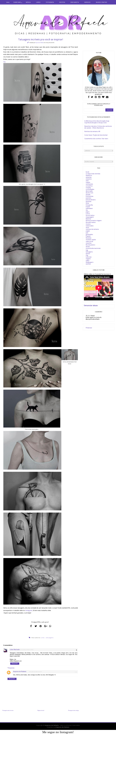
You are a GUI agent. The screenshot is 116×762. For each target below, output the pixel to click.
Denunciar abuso (91, 305)
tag (87, 250)
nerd (87, 227)
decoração (89, 191)
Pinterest (89, 328)
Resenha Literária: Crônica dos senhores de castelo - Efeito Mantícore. (98, 127)
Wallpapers (89, 262)
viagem (88, 259)
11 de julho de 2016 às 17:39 (35, 671)
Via (4, 62)
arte (42, 637)
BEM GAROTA (75, 2)
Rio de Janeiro (90, 245)
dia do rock (89, 193)
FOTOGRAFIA (50, 2)
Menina (88, 219)
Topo (111, 759)
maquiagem (90, 217)
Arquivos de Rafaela (39, 42)
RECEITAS (62, 2)
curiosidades (90, 189)
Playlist (88, 236)
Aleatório (89, 175)
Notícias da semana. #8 (92, 131)
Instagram (28, 610)
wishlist (88, 264)
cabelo (88, 182)
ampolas (89, 177)
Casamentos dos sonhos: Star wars (96, 139)
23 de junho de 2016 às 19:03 (26, 649)
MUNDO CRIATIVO (101, 2)
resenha (88, 243)
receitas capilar (91, 240)
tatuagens (49, 637)
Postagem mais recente (8, 710)
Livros (88, 214)
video (87, 260)
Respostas (11, 668)
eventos (88, 198)
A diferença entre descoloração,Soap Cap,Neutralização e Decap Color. (96, 122)
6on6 (87, 172)
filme (87, 203)
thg (87, 255)
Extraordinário (91, 200)
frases (88, 207)
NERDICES (87, 2)
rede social (89, 241)
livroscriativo (90, 215)
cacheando (89, 184)
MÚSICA (28, 2)
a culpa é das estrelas (93, 174)
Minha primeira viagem (94, 221)
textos (88, 254)
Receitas (88, 238)
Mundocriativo (91, 222)
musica (88, 224)
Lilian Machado (15, 649)
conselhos (89, 186)
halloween (89, 208)
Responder (15, 663)
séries (88, 247)
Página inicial (40, 710)
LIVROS (38, 2)
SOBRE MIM (17, 2)
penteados (89, 234)
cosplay (88, 188)
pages (88, 231)
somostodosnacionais (93, 248)
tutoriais (89, 257)
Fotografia (89, 205)
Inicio (7, 2)
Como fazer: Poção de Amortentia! (95, 135)
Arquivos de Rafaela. (32, 5)
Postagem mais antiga (73, 710)
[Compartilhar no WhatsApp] (50, 626)
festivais (88, 201)
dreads (88, 195)
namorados (90, 226)
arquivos (89, 179)
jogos (88, 212)
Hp (87, 210)
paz (87, 233)
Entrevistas (89, 196)
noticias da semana (92, 229)
